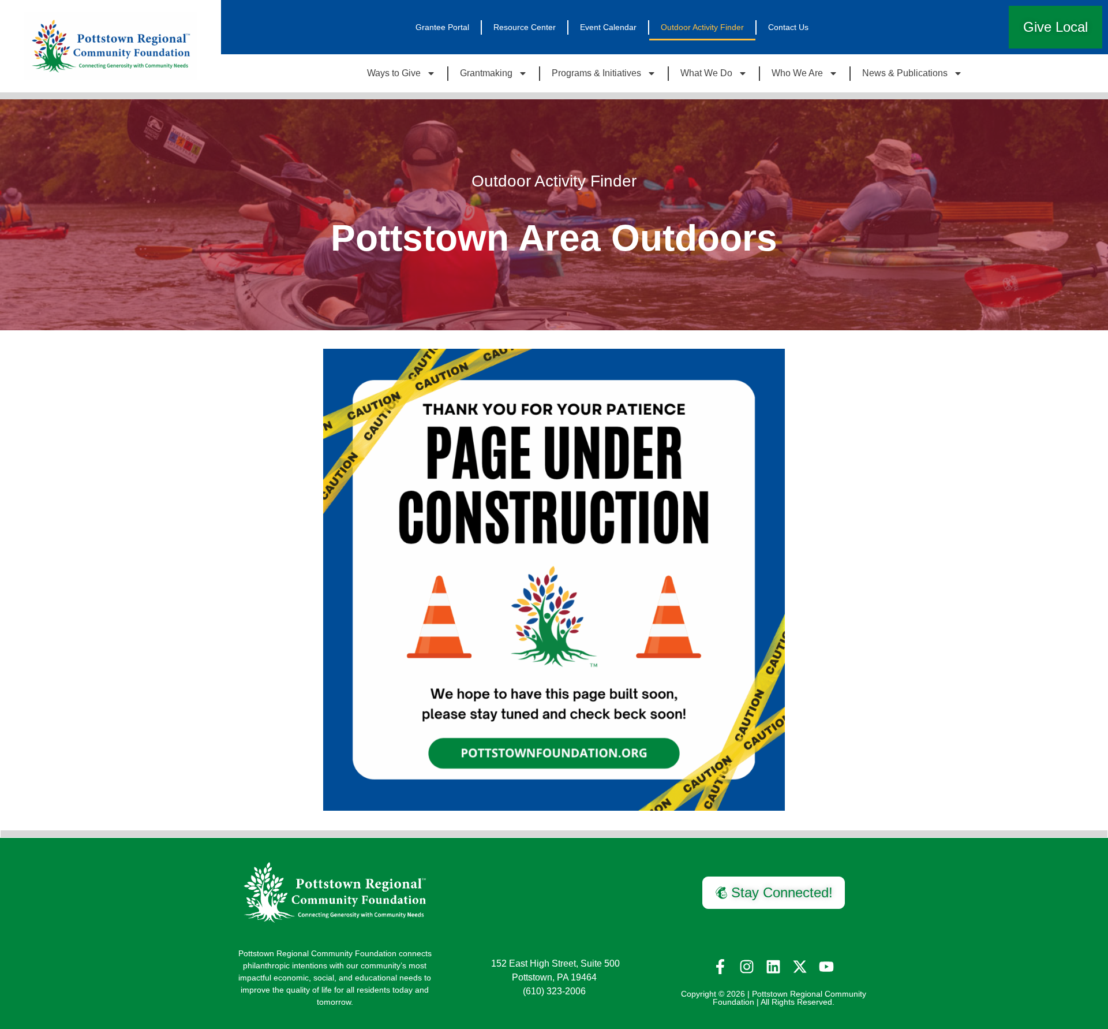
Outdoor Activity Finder (702, 27)
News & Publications (905, 73)
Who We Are (797, 73)
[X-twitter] (799, 966)
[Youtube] (826, 966)
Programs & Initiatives (596, 73)
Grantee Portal (442, 27)
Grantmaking (486, 73)
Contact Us (788, 27)
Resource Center (524, 27)
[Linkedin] (773, 966)
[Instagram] (746, 966)
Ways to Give (394, 73)
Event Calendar (608, 27)
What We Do (706, 73)
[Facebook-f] (720, 966)
